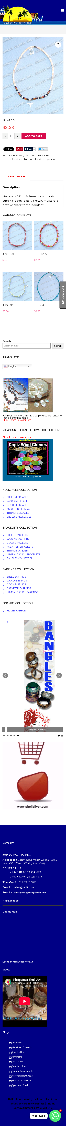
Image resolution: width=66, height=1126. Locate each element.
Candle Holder (19, 1066)
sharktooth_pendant (45, 159)
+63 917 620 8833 (27, 882)
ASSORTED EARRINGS (19, 588)
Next (59, 675)
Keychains (17, 1057)
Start (59, 735)
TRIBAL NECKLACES (18, 512)
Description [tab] (16, 176)
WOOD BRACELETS (18, 539)
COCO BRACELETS (17, 542)
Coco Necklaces (39, 155)
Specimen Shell (20, 1085)
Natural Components (22, 1071)
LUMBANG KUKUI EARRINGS (22, 592)
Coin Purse (17, 1061)
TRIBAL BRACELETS (18, 550)
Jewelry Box (18, 1052)
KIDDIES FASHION (16, 610)
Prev (5, 675)
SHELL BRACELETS (17, 535)
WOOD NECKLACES (18, 501)
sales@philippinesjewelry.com (30, 892)
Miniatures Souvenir (22, 1047)
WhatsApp (8, 882)
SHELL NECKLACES (17, 497)
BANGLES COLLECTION (20, 558)
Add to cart (33, 136)
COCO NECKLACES (17, 505)
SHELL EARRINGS (16, 576)
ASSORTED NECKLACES (20, 509)
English (12, 366)
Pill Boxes (17, 1042)
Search (7, 341)
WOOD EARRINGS (17, 580)
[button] (58, 45)
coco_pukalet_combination (18, 159)
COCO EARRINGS (16, 584)
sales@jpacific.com (24, 887)
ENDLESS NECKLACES (19, 516)
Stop (62, 735)
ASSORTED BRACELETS (20, 546)
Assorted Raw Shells (22, 1075)
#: (16, 882)
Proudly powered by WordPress (27, 1103)
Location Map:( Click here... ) (18, 961)
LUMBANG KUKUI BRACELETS (23, 554)
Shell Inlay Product (21, 1080)
